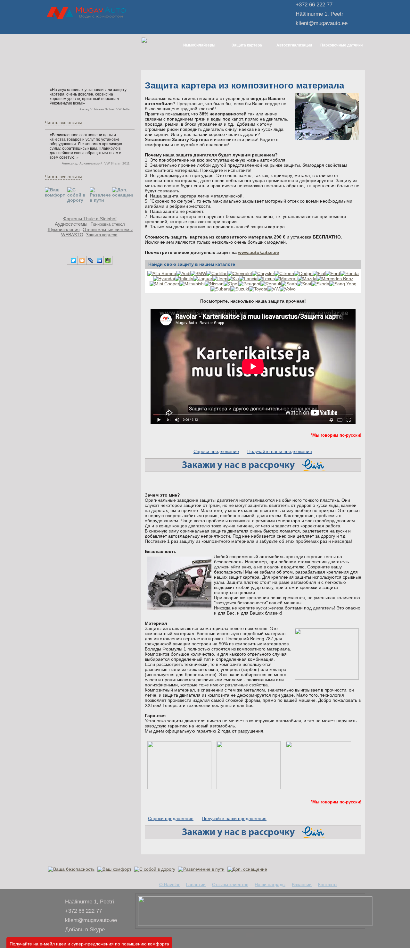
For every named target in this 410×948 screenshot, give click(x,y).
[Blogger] (82, 260)
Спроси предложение (216, 451)
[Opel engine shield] (231, 283)
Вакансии (302, 884)
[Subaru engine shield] (220, 288)
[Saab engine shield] (289, 283)
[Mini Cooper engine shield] (164, 283)
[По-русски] (116, 27)
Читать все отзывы (63, 123)
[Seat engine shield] (304, 283)
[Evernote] (108, 260)
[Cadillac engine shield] (216, 273)
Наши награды (270, 884)
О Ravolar (169, 884)
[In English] (124, 27)
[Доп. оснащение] (248, 869)
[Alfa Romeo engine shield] (161, 273)
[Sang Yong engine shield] (343, 283)
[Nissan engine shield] (214, 283)
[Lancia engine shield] (248, 278)
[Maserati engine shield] (286, 278)
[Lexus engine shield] (266, 278)
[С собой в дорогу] (155, 869)
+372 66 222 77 (314, 5)
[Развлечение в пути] (202, 869)
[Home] (101, 27)
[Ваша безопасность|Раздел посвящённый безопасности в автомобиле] (72, 869)
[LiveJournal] (90, 260)
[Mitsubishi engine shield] (192, 283)
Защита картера (101, 235)
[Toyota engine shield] (258, 288)
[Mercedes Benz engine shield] (334, 278)
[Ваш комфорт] (115, 869)
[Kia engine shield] (233, 278)
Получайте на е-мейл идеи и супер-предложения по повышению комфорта (89, 943)
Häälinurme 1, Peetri (320, 14)
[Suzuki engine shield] (239, 288)
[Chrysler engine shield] (263, 273)
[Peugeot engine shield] (249, 283)
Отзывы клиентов (230, 884)
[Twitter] (73, 260)
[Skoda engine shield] (320, 283)
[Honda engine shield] (349, 273)
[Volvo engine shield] (288, 288)
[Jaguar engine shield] (202, 278)
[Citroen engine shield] (284, 273)
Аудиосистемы (71, 224)
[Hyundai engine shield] (164, 278)
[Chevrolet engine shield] (239, 273)
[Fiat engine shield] (319, 273)
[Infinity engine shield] (184, 278)
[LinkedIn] (99, 260)
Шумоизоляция (64, 229)
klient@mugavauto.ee (322, 23)
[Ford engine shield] (332, 273)
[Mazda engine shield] (307, 278)
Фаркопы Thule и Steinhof (90, 218)
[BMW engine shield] (198, 273)
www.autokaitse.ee (258, 252)
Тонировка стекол (108, 224)
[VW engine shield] (273, 288)
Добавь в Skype (85, 930)
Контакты (327, 884)
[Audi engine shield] (183, 273)
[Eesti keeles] (109, 27)
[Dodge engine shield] (303, 273)
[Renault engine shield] (270, 283)
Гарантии (196, 884)
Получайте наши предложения (279, 451)
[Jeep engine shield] (219, 278)
